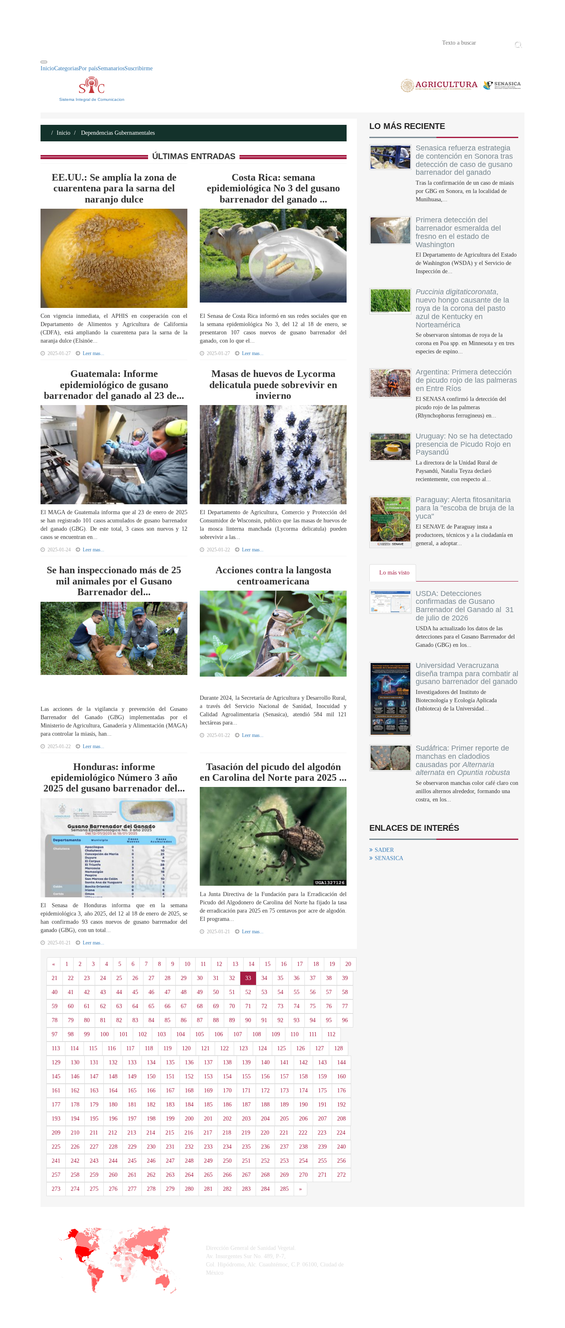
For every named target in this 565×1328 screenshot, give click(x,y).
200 (189, 1119)
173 (284, 1090)
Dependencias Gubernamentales (117, 133)
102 (142, 1034)
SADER (384, 850)
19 (332, 964)
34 (264, 978)
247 (170, 1161)
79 (71, 1020)
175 (322, 1090)
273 (56, 1189)
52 (248, 992)
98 (71, 1034)
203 (246, 1119)
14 (251, 964)
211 (94, 1133)
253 (284, 1161)
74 (296, 1006)
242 (75, 1161)
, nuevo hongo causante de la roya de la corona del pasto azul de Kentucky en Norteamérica (462, 308)
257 (56, 1175)
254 (303, 1161)
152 (189, 1076)
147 (94, 1076)
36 (296, 978)
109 (275, 1034)
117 (130, 1048)
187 (246, 1105)
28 (167, 978)
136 (189, 1062)
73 (280, 1006)
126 (300, 1048)
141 (284, 1062)
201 (208, 1119)
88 (216, 1020)
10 (187, 964)
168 (189, 1090)
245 (132, 1161)
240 (341, 1147)
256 (341, 1161)
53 (264, 992)
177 (56, 1105)
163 (94, 1090)
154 (227, 1076)
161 (56, 1090)
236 (265, 1147)
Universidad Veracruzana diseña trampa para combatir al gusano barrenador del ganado (467, 673)
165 (132, 1090)
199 (170, 1119)
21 (54, 978)
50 (216, 992)
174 (303, 1090)
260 (113, 1175)
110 (294, 1034)
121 (205, 1048)
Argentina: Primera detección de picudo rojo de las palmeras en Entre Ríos (466, 380)
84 (151, 1020)
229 (132, 1147)
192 (341, 1105)
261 (132, 1175)
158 (303, 1076)
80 (87, 1020)
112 (331, 1034)
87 (200, 1020)
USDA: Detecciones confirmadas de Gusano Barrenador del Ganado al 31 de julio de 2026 (465, 605)
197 (132, 1119)
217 (207, 1133)
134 (151, 1062)
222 (303, 1133)
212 (112, 1133)
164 (113, 1090)
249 (208, 1161)
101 (123, 1034)
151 (170, 1076)
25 (119, 978)
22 (71, 978)
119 (167, 1048)
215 (169, 1133)
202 (227, 1119)
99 (87, 1034)
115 (93, 1048)
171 (246, 1090)
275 (94, 1189)
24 (103, 978)
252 (265, 1161)
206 (303, 1119)
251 (246, 1161)
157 (284, 1076)
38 (329, 978)
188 (265, 1105)
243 (94, 1161)
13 (235, 964)
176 (341, 1090)
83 (135, 1020)
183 (170, 1105)
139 (246, 1062)
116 (112, 1048)
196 (113, 1119)
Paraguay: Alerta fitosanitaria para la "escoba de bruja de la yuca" (465, 508)
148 (113, 1076)
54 (280, 992)
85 (167, 1020)
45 (135, 992)
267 (246, 1175)
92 (280, 1020)
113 (56, 1048)
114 (74, 1048)
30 (200, 978)
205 (284, 1119)
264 (189, 1175)
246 (151, 1161)
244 (113, 1161)
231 (170, 1147)
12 (219, 964)
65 (151, 1006)
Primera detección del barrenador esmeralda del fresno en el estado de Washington (458, 232)
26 (135, 978)
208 (341, 1119)
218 (227, 1133)
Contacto (126, 42)
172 (265, 1090)
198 (151, 1119)
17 (300, 964)
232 (189, 1147)
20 (348, 964)
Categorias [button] (66, 68)
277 (132, 1189)
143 (322, 1062)
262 (151, 1175)
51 (232, 992)
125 (281, 1048)
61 (87, 1006)
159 (322, 1076)
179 (94, 1105)
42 (87, 992)
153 (208, 1076)
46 (151, 992)
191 (322, 1105)
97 (54, 1034)
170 (227, 1090)
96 (345, 1020)
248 (189, 1161)
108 (256, 1034)
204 (265, 1119)
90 (248, 1020)
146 (75, 1076)
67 (184, 1006)
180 (113, 1105)
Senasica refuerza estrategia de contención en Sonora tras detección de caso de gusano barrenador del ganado (464, 160)
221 (284, 1133)
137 (208, 1062)
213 (131, 1133)
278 (151, 1189)
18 (316, 964)
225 (56, 1147)
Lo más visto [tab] (394, 573)
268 (265, 1175)
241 (56, 1161)
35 (280, 978)
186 (227, 1105)
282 (227, 1189)
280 (189, 1189)
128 (338, 1048)
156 (265, 1076)
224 (341, 1133)
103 (161, 1034)
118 (149, 1048)
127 (319, 1048)
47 (167, 992)
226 (75, 1147)
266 (227, 1175)
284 (265, 1189)
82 (119, 1020)
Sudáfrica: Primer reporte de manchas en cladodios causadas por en (463, 760)
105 (199, 1034)
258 (75, 1175)
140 (265, 1062)
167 (170, 1090)
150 (151, 1076)
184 (189, 1105)
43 (103, 992)
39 (345, 978)
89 (232, 1020)
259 (94, 1175)
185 (208, 1105)
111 (313, 1034)
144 (341, 1062)
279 (170, 1189)
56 (313, 992)
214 (150, 1133)
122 (224, 1048)
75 (313, 1006)
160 (341, 1076)
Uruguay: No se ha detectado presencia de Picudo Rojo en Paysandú (464, 444)
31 (216, 978)
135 (170, 1062)
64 (135, 1006)
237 (284, 1147)
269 (284, 1175)
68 (200, 1006)
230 (151, 1147)
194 (75, 1119)
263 (170, 1175)
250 (227, 1161)
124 (262, 1048)
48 (184, 992)
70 (232, 1006)
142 (303, 1062)
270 (303, 1175)
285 (284, 1189)
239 (322, 1147)
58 (345, 992)
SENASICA (389, 858)
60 (71, 1006)
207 (322, 1119)
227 (94, 1147)
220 (265, 1133)
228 (113, 1147)
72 (264, 1006)
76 (329, 1006)
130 (75, 1062)
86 (184, 1020)
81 (103, 1020)
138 (227, 1062)
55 (296, 992)
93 (296, 1020)
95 (329, 1020)
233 (208, 1147)
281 (208, 1189)
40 (54, 992)
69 (216, 1006)
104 (180, 1034)
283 (246, 1189)
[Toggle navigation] (44, 62)
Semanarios (111, 68)
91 (264, 1020)
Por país (88, 68)
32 (232, 978)
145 (56, 1076)
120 (186, 1048)
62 (103, 1006)
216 (188, 1133)
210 (75, 1133)
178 (75, 1105)
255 (322, 1161)
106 (218, 1034)
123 (243, 1048)
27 (151, 978)
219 (246, 1133)
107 (237, 1034)
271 (322, 1175)
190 (303, 1105)
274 (75, 1189)
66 (167, 1006)
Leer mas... (93, 353)
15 (268, 964)
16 (284, 964)
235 (246, 1147)
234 (227, 1147)
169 (208, 1090)
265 (208, 1175)
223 (322, 1133)
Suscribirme (138, 68)
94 (313, 1020)
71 (248, 1006)
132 (113, 1062)
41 (71, 992)
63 (119, 1006)
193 (56, 1119)
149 (132, 1076)
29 (184, 978)
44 (119, 992)
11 (203, 964)
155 (246, 1076)
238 (303, 1147)
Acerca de (86, 42)
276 (113, 1189)
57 (329, 992)
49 (200, 992)
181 (132, 1105)
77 (345, 1006)
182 (151, 1105)
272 (341, 1175)
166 (151, 1090)
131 (94, 1062)
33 (248, 978)
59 (54, 1006)
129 (56, 1062)
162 (75, 1090)
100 (104, 1034)
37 (313, 978)
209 (56, 1133)
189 (284, 1105)
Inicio (52, 42)
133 (132, 1062)
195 (94, 1119)
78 (54, 1020)
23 (87, 978)
